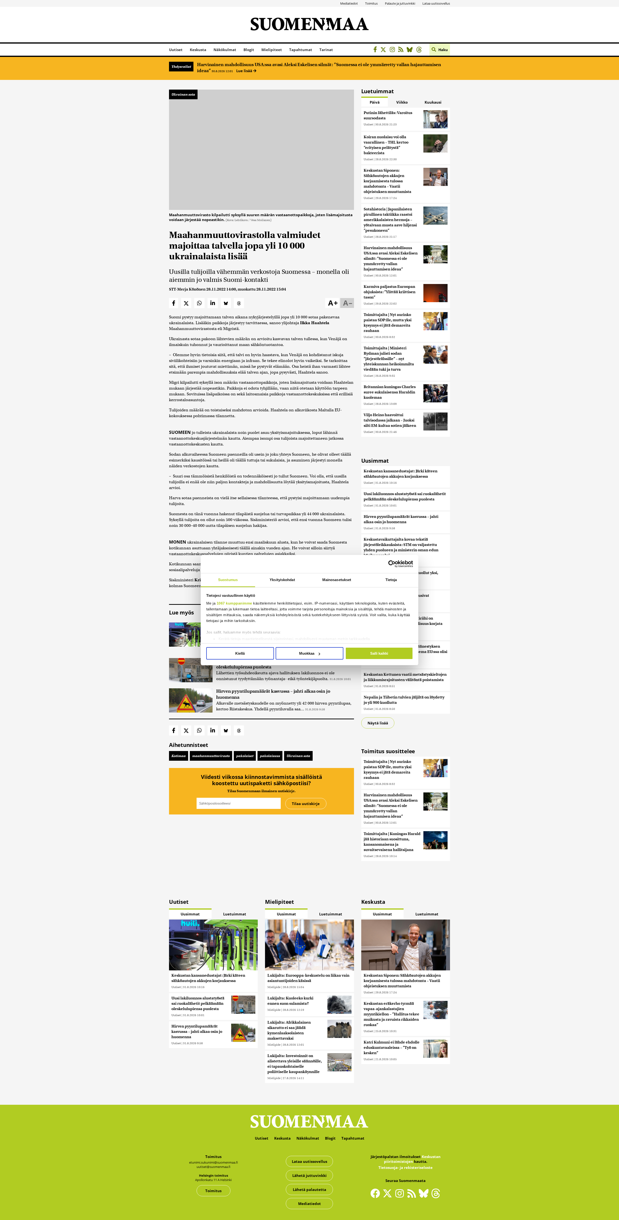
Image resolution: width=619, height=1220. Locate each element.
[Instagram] (393, 50)
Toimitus (371, 3)
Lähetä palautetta (309, 1189)
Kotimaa (178, 756)
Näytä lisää (378, 723)
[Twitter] (389, 1196)
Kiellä (240, 653)
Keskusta (198, 49)
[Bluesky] (425, 1196)
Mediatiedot (349, 3)
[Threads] (420, 50)
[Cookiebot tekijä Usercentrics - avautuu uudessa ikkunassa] (392, 564)
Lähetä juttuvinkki (309, 1175)
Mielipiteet (271, 49)
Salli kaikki (379, 653)
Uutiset (176, 49)
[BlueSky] (411, 50)
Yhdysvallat (181, 66)
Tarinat (326, 49)
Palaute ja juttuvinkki (400, 3)
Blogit (248, 49)
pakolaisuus (270, 756)
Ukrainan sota (183, 94)
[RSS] (402, 50)
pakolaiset (244, 756)
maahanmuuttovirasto (211, 756)
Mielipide (273, 987)
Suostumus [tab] (228, 580)
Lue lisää (244, 70)
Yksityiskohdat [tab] (282, 580)
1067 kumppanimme (234, 603)
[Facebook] (376, 50)
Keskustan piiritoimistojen (412, 1159)
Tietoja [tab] (391, 580)
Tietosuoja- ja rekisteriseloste (405, 1167)
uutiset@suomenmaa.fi (213, 1167)
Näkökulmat (225, 49)
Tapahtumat (300, 49)
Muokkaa (306, 653)
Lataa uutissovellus (436, 3)
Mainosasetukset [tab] (336, 580)
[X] (384, 50)
